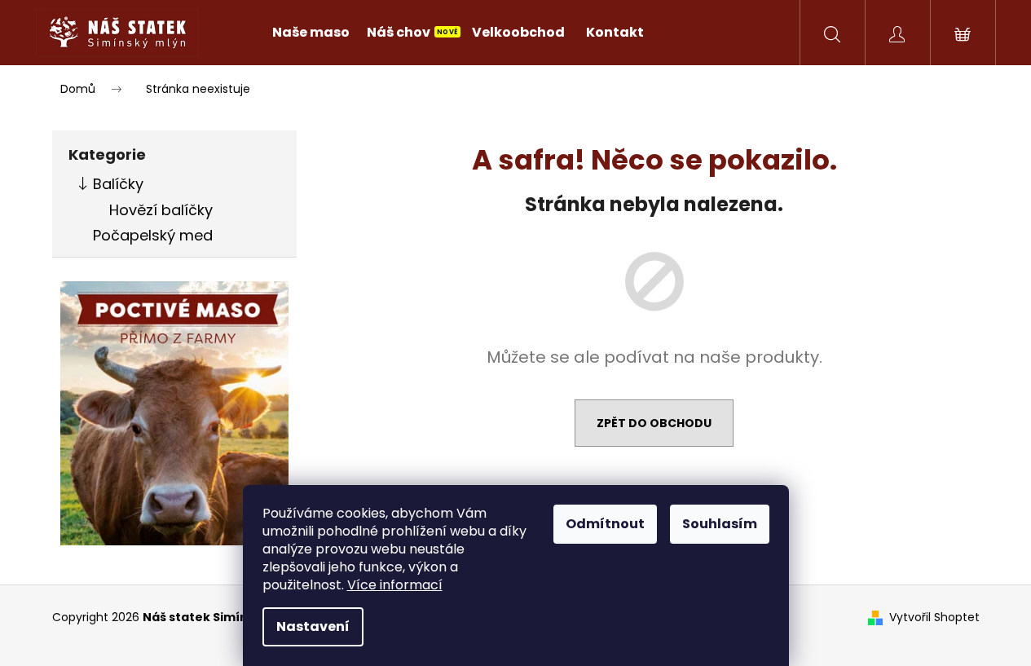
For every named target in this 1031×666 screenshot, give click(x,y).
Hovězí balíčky (161, 210)
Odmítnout (605, 523)
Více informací (395, 585)
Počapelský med (153, 235)
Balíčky (118, 184)
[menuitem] (311, 32)
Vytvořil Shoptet (934, 617)
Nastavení (313, 626)
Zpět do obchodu (654, 423)
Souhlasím (719, 523)
